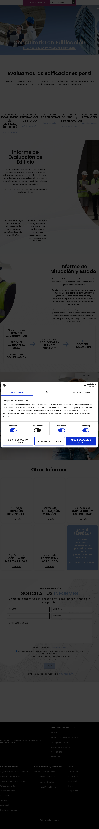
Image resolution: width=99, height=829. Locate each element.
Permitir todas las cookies (81, 441)
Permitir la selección (49, 441)
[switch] (37, 430)
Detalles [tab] (49, 392)
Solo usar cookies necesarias (18, 441)
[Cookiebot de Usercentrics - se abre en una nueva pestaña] (85, 385)
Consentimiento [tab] (17, 392)
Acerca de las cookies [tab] (82, 392)
